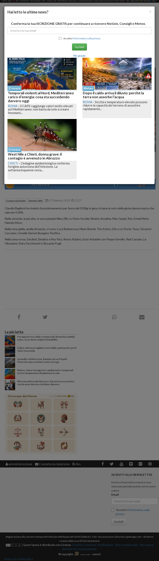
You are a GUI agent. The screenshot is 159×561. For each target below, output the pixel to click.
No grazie (79, 55)
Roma (12, 106)
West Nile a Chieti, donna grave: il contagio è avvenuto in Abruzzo (35, 156)
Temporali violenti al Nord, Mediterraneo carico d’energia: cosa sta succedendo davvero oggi (41, 97)
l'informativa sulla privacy (86, 38)
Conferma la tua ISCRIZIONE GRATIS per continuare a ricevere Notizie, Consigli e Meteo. (78, 23)
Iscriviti (79, 47)
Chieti (13, 163)
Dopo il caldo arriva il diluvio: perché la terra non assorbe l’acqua (113, 95)
